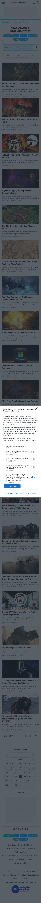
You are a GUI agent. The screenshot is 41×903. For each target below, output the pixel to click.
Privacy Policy (32, 493)
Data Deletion (8, 493)
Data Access (20, 493)
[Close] (37, 409)
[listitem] (20, 447)
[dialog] (20, 451)
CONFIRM (12, 486)
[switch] (33, 452)
